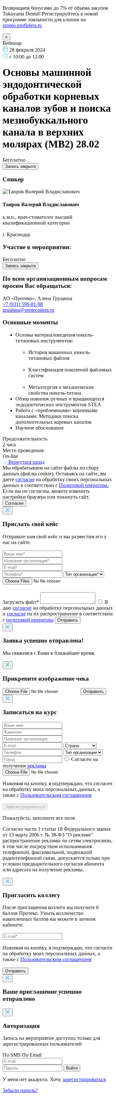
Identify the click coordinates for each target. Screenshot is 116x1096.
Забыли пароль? (20, 1090)
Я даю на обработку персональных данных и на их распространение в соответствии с (58, 611)
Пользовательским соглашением (56, 795)
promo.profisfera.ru (22, 25)
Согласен (14, 503)
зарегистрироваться (84, 1079)
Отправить (67, 620)
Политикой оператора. (84, 485)
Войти (72, 1068)
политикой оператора (29, 620)
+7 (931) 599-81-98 (23, 304)
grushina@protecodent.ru (28, 310)
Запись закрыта (20, 166)
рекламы (36, 765)
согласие (24, 479)
